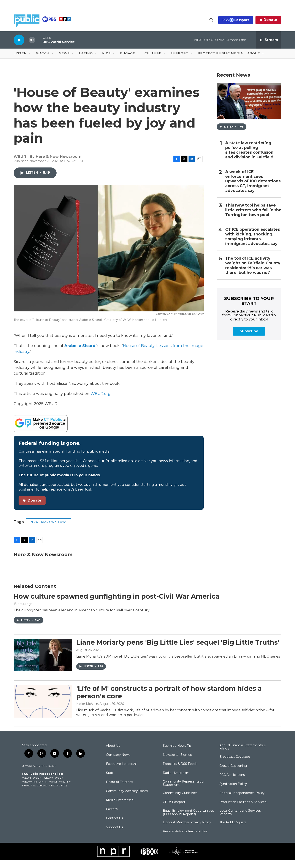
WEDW (48, 777)
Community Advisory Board (127, 791)
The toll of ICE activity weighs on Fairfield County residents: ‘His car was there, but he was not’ (252, 265)
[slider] (39, 40)
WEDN (37, 777)
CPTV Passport (174, 802)
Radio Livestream (176, 773)
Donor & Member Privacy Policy (187, 822)
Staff (109, 773)
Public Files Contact (34, 785)
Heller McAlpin (87, 704)
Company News (118, 755)
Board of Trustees (119, 782)
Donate (270, 20)
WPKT (53, 781)
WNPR (43, 781)
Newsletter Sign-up (177, 755)
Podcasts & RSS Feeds (180, 764)
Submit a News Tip (177, 746)
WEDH (26, 777)
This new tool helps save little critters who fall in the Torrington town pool (253, 210)
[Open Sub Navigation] (30, 53)
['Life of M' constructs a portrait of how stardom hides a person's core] (43, 701)
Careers (111, 809)
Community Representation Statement (184, 783)
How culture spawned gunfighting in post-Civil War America (116, 596)
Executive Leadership (122, 764)
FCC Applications (232, 775)
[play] (19, 40)
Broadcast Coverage (234, 757)
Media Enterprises (119, 800)
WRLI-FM (65, 781)
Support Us (114, 827)
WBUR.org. (100, 393)
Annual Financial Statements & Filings (242, 747)
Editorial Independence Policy (242, 793)
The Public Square (233, 822)
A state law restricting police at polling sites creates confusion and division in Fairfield (249, 150)
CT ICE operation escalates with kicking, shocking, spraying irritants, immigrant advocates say (252, 236)
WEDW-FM (29, 781)
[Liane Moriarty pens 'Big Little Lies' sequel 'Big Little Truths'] (43, 655)
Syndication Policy (233, 784)
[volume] (32, 40)
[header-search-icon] (211, 20)
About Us (113, 746)
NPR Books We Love (48, 522)
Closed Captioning (233, 766)
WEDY (59, 777)
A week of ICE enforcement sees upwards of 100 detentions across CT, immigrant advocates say (253, 181)
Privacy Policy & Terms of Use (185, 831)
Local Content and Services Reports (240, 812)
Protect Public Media (220, 53)
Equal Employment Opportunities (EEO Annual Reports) (188, 812)
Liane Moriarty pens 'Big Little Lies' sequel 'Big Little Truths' (177, 642)
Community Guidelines (180, 793)
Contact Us (114, 818)
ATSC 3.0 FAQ (58, 785)
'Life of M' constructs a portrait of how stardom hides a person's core (169, 692)
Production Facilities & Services (242, 802)
